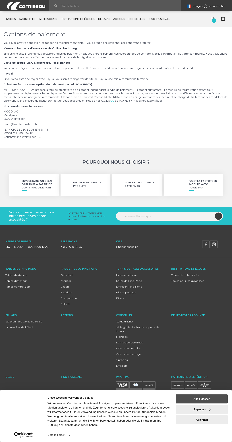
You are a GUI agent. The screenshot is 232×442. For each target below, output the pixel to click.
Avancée (66, 280)
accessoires (48, 19)
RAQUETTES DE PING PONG (79, 268)
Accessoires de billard (19, 327)
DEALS (9, 377)
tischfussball (159, 19)
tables (10, 19)
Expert (65, 286)
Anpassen (199, 409)
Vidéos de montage (128, 354)
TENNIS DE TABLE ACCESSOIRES (137, 268)
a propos (122, 360)
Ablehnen (202, 419)
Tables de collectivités (184, 275)
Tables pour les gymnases (187, 280)
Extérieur (66, 292)
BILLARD (11, 315)
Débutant (67, 275)
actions (119, 19)
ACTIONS (67, 315)
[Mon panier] (224, 19)
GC (112, 100)
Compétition (69, 298)
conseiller (137, 19)
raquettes (27, 19)
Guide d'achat (124, 321)
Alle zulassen (201, 398)
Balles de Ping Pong (129, 280)
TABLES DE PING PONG (20, 268)
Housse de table (126, 275)
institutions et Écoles (77, 19)
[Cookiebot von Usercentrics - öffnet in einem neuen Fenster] (23, 435)
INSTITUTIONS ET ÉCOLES (188, 268)
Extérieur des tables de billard (23, 321)
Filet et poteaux (126, 292)
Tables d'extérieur (16, 275)
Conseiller (124, 315)
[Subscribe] (218, 216)
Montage (122, 336)
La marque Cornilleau (129, 342)
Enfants (65, 304)
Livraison (121, 365)
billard (104, 19)
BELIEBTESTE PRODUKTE (188, 315)
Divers (120, 298)
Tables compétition (17, 286)
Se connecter (216, 6)
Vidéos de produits (128, 348)
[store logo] (25, 6)
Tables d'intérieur (16, 280)
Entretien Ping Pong (129, 286)
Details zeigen (56, 434)
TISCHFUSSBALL (71, 377)
